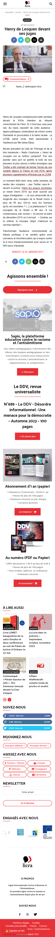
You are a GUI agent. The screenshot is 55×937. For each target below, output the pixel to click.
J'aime (47, 716)
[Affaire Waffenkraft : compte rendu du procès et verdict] (40, 665)
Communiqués (11, 671)
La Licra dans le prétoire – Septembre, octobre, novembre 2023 (39, 639)
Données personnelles (16, 926)
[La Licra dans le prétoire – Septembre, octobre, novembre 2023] (40, 622)
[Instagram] (28, 915)
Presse (33, 926)
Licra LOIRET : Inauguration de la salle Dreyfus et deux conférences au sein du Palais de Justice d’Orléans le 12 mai (14, 643)
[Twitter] (21, 40)
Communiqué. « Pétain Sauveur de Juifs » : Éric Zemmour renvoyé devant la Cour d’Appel (14, 685)
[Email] (34, 40)
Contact (43, 926)
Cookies (36, 923)
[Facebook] (14, 40)
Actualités (9, 12)
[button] (51, 4)
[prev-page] (5, 699)
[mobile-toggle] (5, 4)
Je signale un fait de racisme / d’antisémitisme (27, 929)
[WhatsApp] (28, 40)
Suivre (47, 722)
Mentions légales (21, 923)
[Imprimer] (41, 40)
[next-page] (9, 699)
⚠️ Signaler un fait (15, 930)
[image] (27, 315)
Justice (18, 12)
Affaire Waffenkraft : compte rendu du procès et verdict (38, 681)
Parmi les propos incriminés (37, 188)
